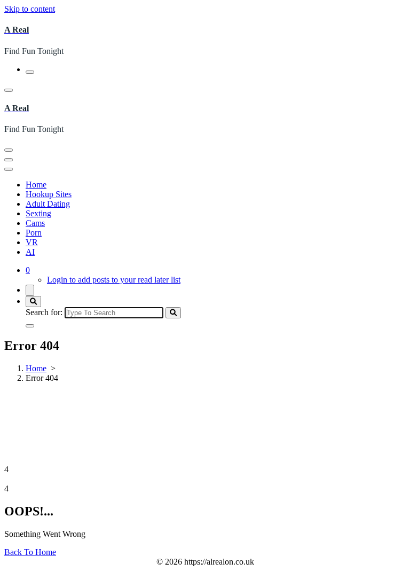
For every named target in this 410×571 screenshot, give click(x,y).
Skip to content (29, 8)
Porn (34, 232)
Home (36, 184)
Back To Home (30, 552)
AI (30, 251)
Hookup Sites (49, 194)
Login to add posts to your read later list (113, 279)
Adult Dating (48, 203)
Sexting (38, 213)
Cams (35, 223)
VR (32, 242)
